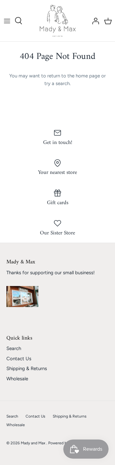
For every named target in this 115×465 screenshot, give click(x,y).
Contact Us (18, 358)
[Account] (94, 21)
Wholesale (17, 379)
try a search (57, 83)
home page (88, 76)
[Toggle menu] (7, 21)
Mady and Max (33, 443)
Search (13, 348)
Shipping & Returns (26, 368)
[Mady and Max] (58, 20)
